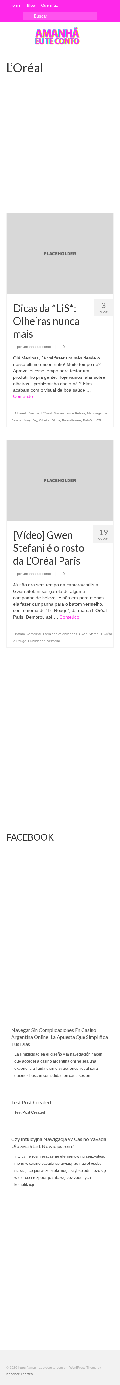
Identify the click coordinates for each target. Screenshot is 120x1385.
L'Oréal (46, 413)
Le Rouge (19, 641)
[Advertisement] (60, 150)
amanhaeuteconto (37, 347)
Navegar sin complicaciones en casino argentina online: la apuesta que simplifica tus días (59, 1037)
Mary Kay (30, 420)
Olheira (44, 420)
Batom (20, 634)
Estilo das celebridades (60, 634)
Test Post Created (31, 1102)
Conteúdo (23, 396)
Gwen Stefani (89, 634)
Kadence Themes (19, 1374)
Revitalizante (71, 420)
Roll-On (88, 420)
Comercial (34, 634)
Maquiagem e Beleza (69, 413)
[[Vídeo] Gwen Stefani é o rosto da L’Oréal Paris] (60, 480)
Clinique (33, 413)
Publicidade (36, 641)
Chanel (20, 413)
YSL (99, 420)
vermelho (54, 641)
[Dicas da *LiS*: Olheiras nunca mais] (60, 253)
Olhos (56, 420)
